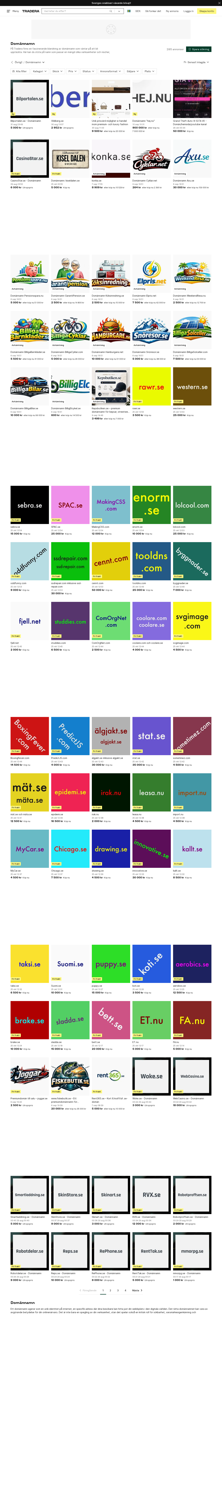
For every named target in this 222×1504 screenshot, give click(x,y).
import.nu (178, 814)
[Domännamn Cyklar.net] (151, 159)
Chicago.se (57, 870)
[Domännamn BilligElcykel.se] (70, 386)
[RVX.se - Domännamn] (151, 1195)
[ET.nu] (151, 1020)
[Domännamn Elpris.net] (151, 274)
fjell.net (15, 643)
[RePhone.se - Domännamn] (111, 1251)
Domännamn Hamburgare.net (107, 352)
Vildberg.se (57, 120)
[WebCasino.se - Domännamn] (192, 1076)
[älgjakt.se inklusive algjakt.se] (111, 736)
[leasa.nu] (151, 792)
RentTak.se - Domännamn (146, 1273)
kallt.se (177, 870)
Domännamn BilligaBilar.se (24, 408)
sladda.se (56, 1042)
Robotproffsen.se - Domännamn (190, 1217)
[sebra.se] (30, 505)
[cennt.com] (111, 561)
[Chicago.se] (70, 849)
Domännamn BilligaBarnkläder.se (28, 352)
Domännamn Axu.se (183, 180)
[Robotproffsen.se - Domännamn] (192, 1195)
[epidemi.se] (70, 792)
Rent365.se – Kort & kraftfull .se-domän (110, 1100)
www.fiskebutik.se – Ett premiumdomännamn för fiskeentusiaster (64, 1100)
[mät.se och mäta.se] (30, 792)
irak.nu (95, 814)
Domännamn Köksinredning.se (108, 295)
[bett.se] (111, 1020)
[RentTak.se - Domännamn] (151, 1251)
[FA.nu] (192, 1020)
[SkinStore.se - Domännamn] (70, 1195)
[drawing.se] (111, 849)
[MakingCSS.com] (111, 505)
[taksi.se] (30, 964)
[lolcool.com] (192, 505)
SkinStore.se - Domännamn (65, 1217)
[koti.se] (151, 964)
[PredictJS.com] (70, 736)
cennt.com (97, 583)
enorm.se (137, 526)
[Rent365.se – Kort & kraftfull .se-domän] (111, 1076)
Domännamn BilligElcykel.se (66, 408)
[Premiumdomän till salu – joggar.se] (30, 1076)
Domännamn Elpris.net (144, 295)
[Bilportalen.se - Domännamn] (30, 99)
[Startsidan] (30, 11)
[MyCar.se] (30, 849)
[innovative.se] (151, 849)
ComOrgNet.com (101, 643)
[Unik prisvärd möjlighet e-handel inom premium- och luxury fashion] (111, 99)
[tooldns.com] (151, 561)
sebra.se (15, 526)
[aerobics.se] (192, 964)
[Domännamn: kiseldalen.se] (70, 159)
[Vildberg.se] (70, 99)
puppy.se (97, 985)
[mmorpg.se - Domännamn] (192, 1251)
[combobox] (78, 11)
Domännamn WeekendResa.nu (189, 295)
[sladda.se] (70, 1020)
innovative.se (139, 870)
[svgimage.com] (192, 621)
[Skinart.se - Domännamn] (111, 1195)
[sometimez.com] (192, 736)
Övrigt (18, 62)
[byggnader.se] (192, 561)
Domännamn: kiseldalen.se (65, 180)
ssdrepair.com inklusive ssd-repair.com (66, 585)
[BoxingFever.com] (30, 736)
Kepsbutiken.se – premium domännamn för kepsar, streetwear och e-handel (111, 410)
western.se (179, 408)
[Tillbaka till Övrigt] (12, 62)
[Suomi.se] (70, 964)
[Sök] (110, 11)
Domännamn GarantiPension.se (68, 295)
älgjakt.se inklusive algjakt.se (107, 758)
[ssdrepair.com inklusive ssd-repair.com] (70, 561)
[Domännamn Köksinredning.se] (111, 274)
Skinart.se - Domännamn (105, 1217)
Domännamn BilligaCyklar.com (67, 352)
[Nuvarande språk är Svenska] (129, 11)
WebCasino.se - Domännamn (188, 1098)
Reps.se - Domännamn (63, 1273)
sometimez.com (181, 758)
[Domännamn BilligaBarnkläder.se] (30, 330)
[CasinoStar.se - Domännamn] (30, 159)
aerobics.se (179, 985)
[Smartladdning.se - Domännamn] (30, 1195)
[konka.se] (111, 159)
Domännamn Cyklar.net (144, 180)
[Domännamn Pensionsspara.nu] (30, 274)
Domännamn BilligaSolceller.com (190, 352)
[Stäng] (219, 3)
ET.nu (135, 1042)
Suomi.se (56, 985)
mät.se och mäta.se (21, 814)
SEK (137, 11)
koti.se (136, 985)
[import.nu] (192, 792)
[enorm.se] (151, 505)
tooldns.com (139, 583)
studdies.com (58, 643)
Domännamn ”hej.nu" (143, 120)
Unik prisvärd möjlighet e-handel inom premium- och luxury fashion (110, 122)
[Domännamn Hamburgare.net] (111, 330)
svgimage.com (181, 643)
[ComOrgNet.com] (111, 621)
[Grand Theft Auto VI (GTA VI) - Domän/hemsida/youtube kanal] (192, 99)
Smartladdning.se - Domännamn (28, 1217)
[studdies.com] (70, 621)
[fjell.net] (30, 621)
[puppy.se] (111, 964)
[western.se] (192, 386)
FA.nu (176, 1042)
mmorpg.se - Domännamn (187, 1273)
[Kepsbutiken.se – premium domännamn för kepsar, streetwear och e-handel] (111, 386)
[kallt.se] (192, 849)
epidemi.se (57, 814)
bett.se (96, 1042)
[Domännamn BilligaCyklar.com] (70, 330)
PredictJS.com (59, 758)
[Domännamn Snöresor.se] (151, 330)
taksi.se (15, 985)
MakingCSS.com (100, 526)
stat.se (136, 758)
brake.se (15, 1042)
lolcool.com (179, 526)
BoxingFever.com (20, 758)
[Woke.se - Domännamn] (151, 1076)
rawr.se (136, 408)
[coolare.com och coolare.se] (151, 621)
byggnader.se (180, 583)
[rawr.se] (151, 386)
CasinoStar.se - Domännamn (26, 180)
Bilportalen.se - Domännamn (26, 120)
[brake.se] (30, 1020)
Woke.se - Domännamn (144, 1098)
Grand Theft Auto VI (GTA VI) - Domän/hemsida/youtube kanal (190, 122)
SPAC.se (55, 526)
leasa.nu (136, 814)
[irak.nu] (111, 792)
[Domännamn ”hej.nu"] (151, 99)
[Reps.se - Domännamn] (70, 1251)
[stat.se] (151, 736)
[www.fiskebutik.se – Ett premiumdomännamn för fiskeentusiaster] (70, 1076)
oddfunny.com (18, 583)
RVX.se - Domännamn (144, 1217)
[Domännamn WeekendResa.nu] (192, 274)
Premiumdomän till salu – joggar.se (29, 1098)
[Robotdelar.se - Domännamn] (30, 1251)
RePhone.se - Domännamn (106, 1273)
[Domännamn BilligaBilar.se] (30, 386)
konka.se (96, 180)
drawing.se (98, 870)
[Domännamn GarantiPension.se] (70, 274)
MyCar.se (16, 870)
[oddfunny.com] (30, 561)
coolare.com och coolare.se (147, 643)
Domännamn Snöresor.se (145, 352)
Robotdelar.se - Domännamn (26, 1273)
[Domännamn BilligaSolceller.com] (192, 330)
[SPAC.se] (70, 505)
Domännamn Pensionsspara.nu (27, 295)
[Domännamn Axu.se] (192, 159)
